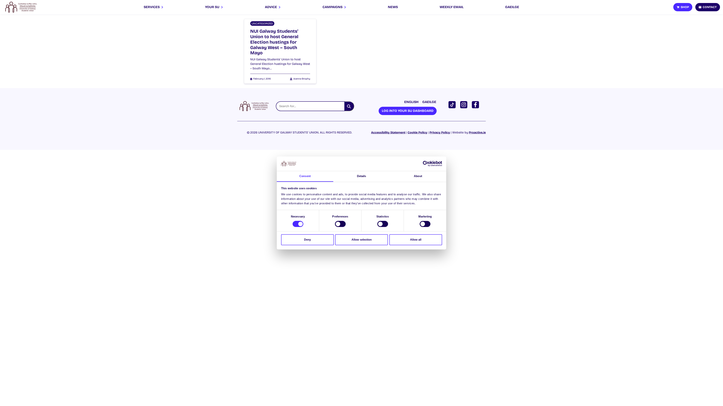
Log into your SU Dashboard (407, 111)
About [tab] (418, 176)
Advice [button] (271, 7)
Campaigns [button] (333, 7)
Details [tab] (361, 176)
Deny (307, 239)
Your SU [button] (212, 7)
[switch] (340, 224)
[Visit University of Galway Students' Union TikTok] (452, 104)
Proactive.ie (477, 132)
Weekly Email (452, 7)
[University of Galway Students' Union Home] (21, 7)
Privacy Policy (439, 132)
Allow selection (362, 239)
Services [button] (152, 7)
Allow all (415, 239)
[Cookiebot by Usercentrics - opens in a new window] (425, 164)
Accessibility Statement (388, 132)
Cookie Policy (417, 132)
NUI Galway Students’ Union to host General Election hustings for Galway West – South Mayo (274, 42)
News (393, 7)
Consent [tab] (305, 176)
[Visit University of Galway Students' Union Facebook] (476, 104)
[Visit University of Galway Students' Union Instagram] (464, 104)
